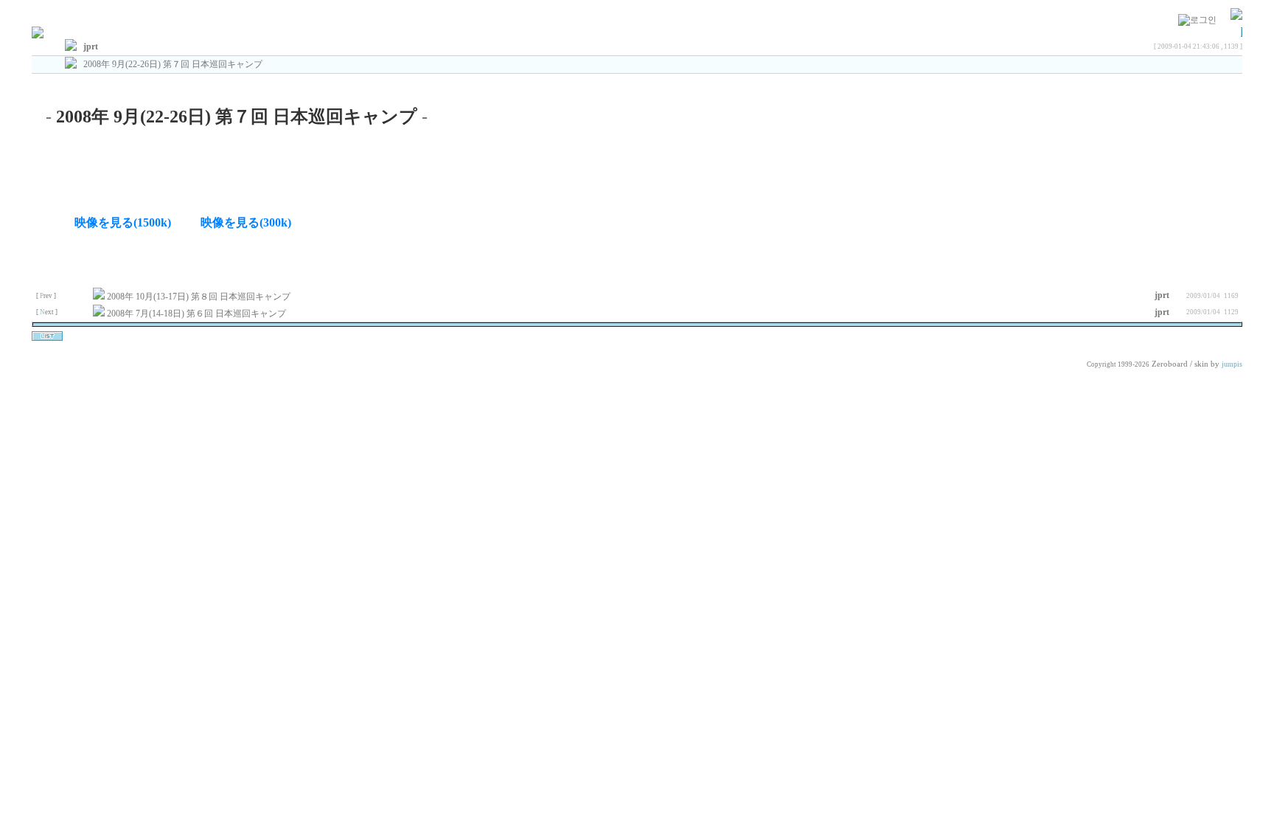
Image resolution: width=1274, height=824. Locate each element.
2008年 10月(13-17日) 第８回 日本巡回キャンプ (200, 296)
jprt (1162, 295)
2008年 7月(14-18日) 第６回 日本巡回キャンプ (197, 313)
